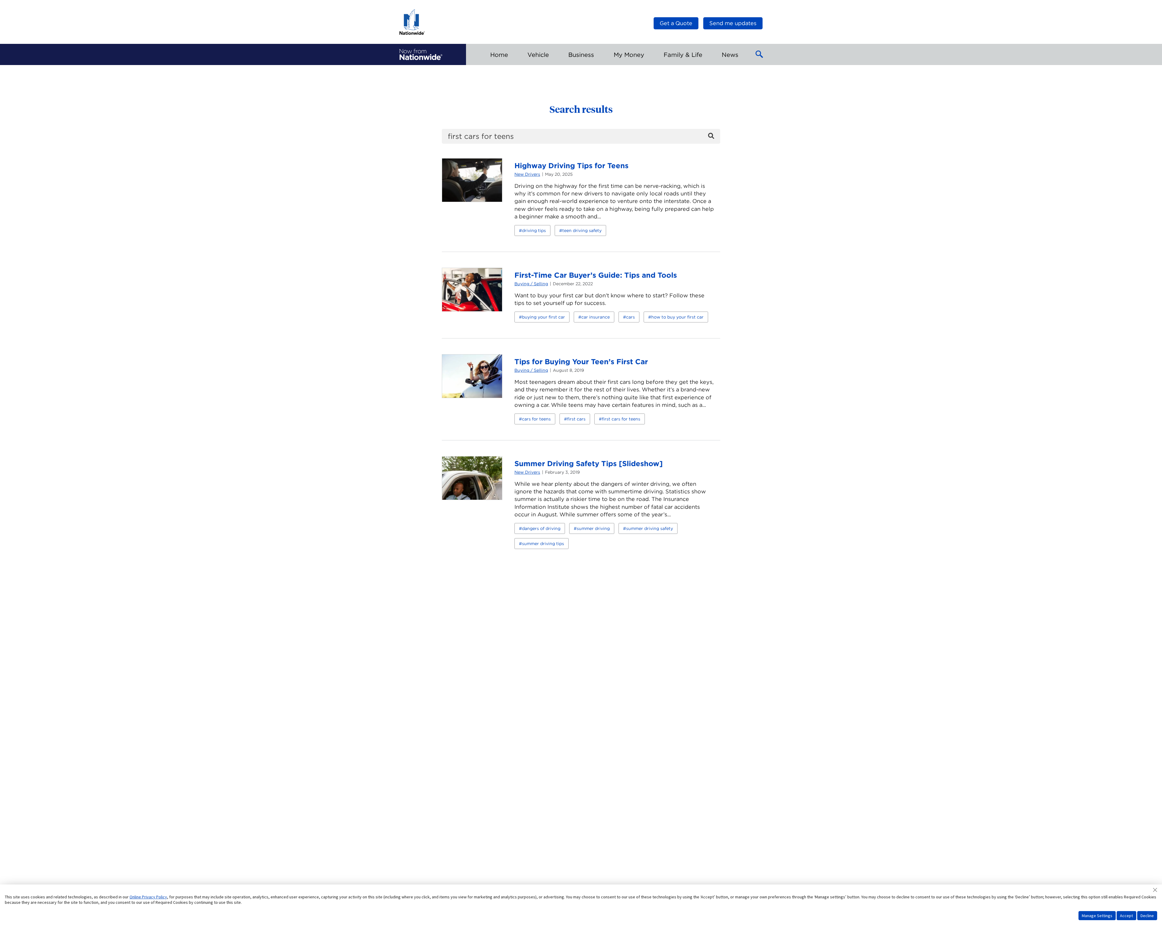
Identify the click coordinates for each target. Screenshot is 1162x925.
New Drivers (527, 174)
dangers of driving (541, 528)
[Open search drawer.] (759, 54)
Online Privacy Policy (148, 897)
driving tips (534, 230)
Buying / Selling (531, 283)
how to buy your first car (677, 317)
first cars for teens (621, 419)
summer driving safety (649, 528)
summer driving (593, 528)
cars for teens (536, 419)
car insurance (595, 317)
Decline (1147, 915)
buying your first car (543, 317)
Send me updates (733, 23)
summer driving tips (543, 543)
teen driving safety (582, 230)
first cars (576, 419)
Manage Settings (1097, 915)
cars (630, 317)
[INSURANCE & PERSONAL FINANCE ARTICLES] (420, 54)
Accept (1126, 915)
